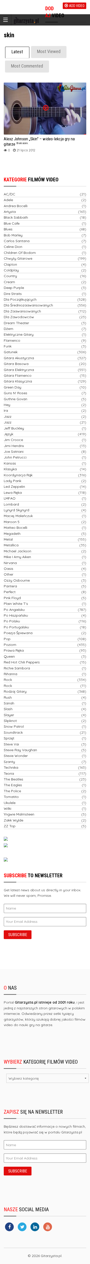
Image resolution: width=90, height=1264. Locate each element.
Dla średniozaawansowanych (28, 305)
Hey (7, 404)
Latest (17, 51)
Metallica (11, 545)
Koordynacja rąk (18, 475)
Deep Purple (14, 287)
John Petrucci (15, 457)
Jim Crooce (13, 440)
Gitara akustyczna (19, 358)
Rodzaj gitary (15, 691)
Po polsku (12, 621)
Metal (8, 539)
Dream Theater (16, 323)
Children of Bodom (20, 252)
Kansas (10, 463)
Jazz (8, 416)
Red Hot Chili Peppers (22, 662)
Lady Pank (12, 481)
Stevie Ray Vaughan (20, 750)
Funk (8, 346)
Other (8, 574)
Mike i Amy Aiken (17, 557)
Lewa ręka (13, 492)
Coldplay (11, 270)
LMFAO (10, 498)
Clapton (10, 264)
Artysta (10, 211)
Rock (8, 679)
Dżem (8, 328)
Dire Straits (13, 293)
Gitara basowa (16, 363)
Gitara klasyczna (18, 381)
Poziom (10, 644)
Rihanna (10, 674)
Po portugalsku (16, 627)
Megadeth (12, 533)
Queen (9, 656)
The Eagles (13, 785)
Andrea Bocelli (16, 206)
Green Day (12, 387)
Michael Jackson (17, 551)
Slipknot (10, 720)
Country (10, 276)
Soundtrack (13, 732)
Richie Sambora (17, 668)
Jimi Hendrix (14, 446)
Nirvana (10, 563)
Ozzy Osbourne (17, 580)
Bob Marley (13, 235)
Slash (8, 709)
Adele (8, 200)
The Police (12, 791)
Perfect (10, 592)
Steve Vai (11, 744)
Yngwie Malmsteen (19, 814)
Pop (7, 639)
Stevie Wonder (16, 755)
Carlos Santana (17, 241)
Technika (11, 767)
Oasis (8, 568)
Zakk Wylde (13, 820)
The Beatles (13, 779)
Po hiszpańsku (16, 615)
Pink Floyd (12, 598)
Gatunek (11, 352)
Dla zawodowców (19, 317)
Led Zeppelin (14, 486)
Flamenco (12, 340)
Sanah (9, 703)
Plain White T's (16, 603)
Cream (9, 282)
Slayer (9, 715)
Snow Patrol (14, 726)
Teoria (9, 773)
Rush (8, 697)
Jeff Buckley (14, 428)
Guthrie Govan (15, 399)
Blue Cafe (12, 223)
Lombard (11, 504)
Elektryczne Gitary (19, 334)
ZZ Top (10, 826)
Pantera (10, 586)
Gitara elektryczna (19, 369)
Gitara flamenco (18, 375)
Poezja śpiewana (18, 633)
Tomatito (11, 796)
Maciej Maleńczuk (18, 516)
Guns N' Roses (15, 393)
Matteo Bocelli (15, 527)
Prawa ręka (14, 650)
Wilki (7, 808)
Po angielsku (14, 609)
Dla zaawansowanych (22, 311)
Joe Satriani (14, 451)
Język (8, 434)
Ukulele (10, 802)
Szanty (9, 761)
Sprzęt (9, 738)
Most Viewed (48, 51)
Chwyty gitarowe (18, 258)
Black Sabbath (16, 217)
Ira (6, 410)
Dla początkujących (20, 299)
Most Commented (27, 66)
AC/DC (9, 194)
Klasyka (10, 469)
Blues (8, 229)
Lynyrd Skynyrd (16, 510)
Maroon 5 (12, 522)
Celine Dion (13, 246)
